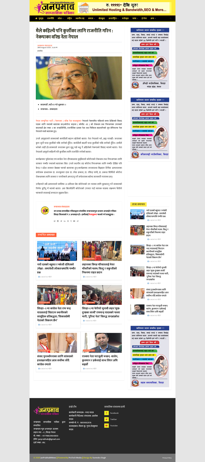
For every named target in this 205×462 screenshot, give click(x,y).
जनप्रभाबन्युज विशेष (44, 259)
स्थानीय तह (80, 18)
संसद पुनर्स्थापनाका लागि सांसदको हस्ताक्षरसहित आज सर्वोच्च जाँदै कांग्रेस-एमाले (55, 360)
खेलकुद (102, 18)
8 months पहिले (45, 368)
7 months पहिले (90, 320)
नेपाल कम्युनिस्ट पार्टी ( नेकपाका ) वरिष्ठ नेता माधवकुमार (59, 121)
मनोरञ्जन (125, 18)
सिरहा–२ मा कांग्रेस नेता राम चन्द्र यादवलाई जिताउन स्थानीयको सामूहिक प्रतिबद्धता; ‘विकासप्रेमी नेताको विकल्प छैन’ (54, 314)
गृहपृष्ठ (41, 18)
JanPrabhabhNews (48, 457)
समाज (90, 18)
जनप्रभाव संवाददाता (44, 45)
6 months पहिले (45, 276)
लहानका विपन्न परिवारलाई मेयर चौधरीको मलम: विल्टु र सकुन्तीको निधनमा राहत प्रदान (99, 268)
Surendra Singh (99, 457)
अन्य (152, 18)
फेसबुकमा (93, 214)
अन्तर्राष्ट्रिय (113, 18)
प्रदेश (60, 18)
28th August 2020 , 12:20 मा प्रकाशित (47, 49)
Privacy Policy (167, 458)
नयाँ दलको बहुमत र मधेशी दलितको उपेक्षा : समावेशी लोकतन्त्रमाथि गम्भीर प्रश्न (56, 268)
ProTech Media (75, 457)
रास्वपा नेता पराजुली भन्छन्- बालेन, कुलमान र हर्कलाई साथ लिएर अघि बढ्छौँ (100, 360)
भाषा (134, 18)
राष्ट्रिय (69, 18)
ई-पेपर (144, 18)
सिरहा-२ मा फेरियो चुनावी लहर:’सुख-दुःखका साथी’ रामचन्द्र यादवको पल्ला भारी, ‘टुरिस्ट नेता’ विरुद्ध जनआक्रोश (101, 312)
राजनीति (50, 18)
